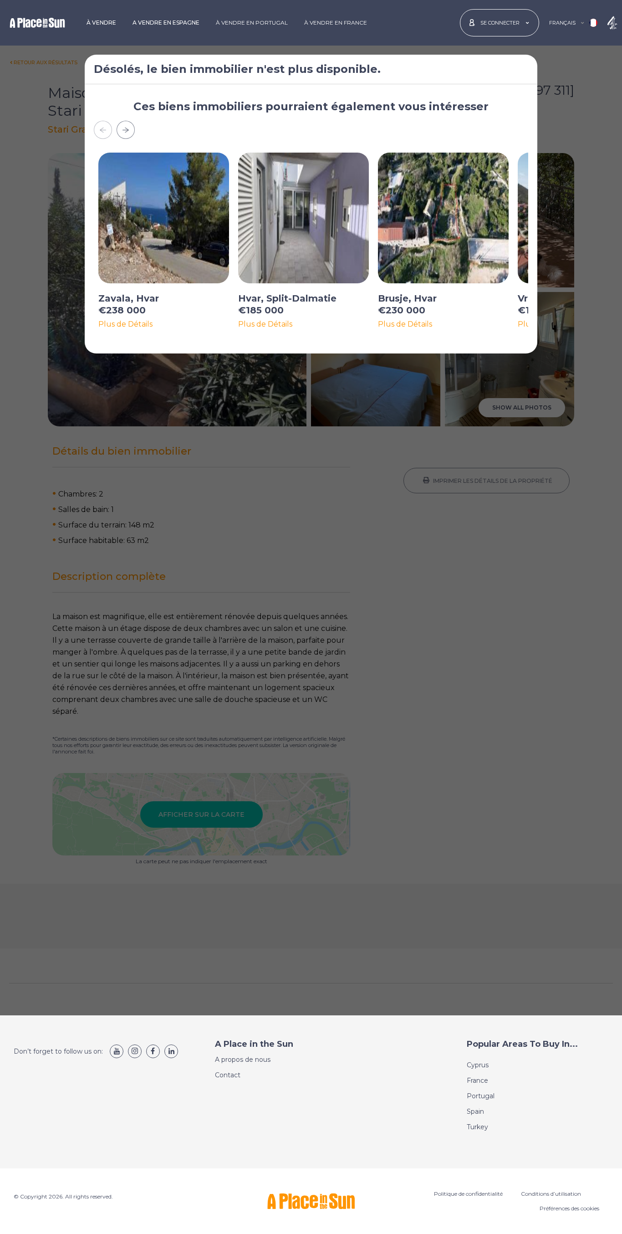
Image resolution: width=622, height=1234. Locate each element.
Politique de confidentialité (468, 1193)
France (477, 1080)
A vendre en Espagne (166, 22)
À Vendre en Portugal (252, 22)
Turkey (477, 1127)
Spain (475, 1111)
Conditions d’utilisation (551, 1193)
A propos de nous (242, 1059)
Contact (227, 1075)
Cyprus (478, 1065)
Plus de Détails (125, 324)
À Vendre (101, 22)
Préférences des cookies (569, 1208)
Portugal (481, 1096)
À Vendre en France (335, 22)
